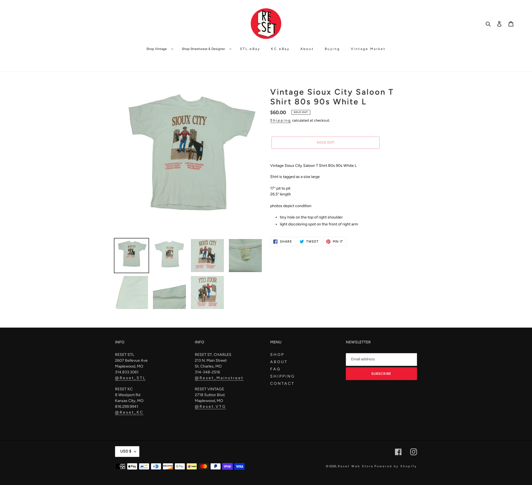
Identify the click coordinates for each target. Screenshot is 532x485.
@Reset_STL (130, 378)
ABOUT (279, 362)
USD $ (125, 451)
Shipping (280, 120)
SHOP (277, 354)
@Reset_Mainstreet (219, 378)
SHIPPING (282, 376)
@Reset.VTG (210, 406)
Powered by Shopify (395, 466)
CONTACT (282, 383)
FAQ (275, 369)
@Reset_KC (129, 412)
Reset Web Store (356, 466)
